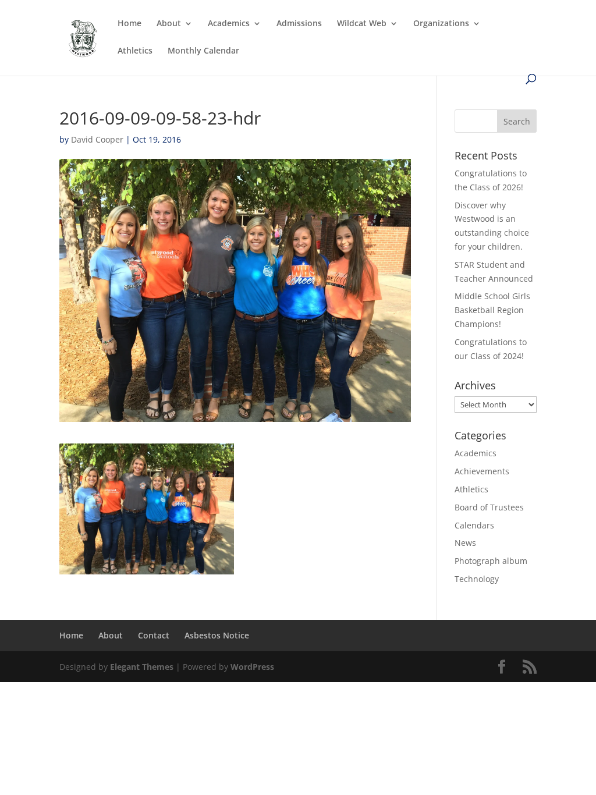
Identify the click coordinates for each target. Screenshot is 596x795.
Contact (153, 635)
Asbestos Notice (217, 635)
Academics (229, 24)
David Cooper (97, 139)
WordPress (252, 666)
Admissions (299, 24)
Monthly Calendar (203, 51)
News (465, 542)
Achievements (482, 471)
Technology (477, 578)
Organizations (441, 24)
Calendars (474, 525)
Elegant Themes (141, 666)
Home (129, 24)
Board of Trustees (489, 507)
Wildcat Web (361, 24)
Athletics (135, 51)
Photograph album (491, 560)
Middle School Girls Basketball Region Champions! (492, 309)
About (169, 24)
